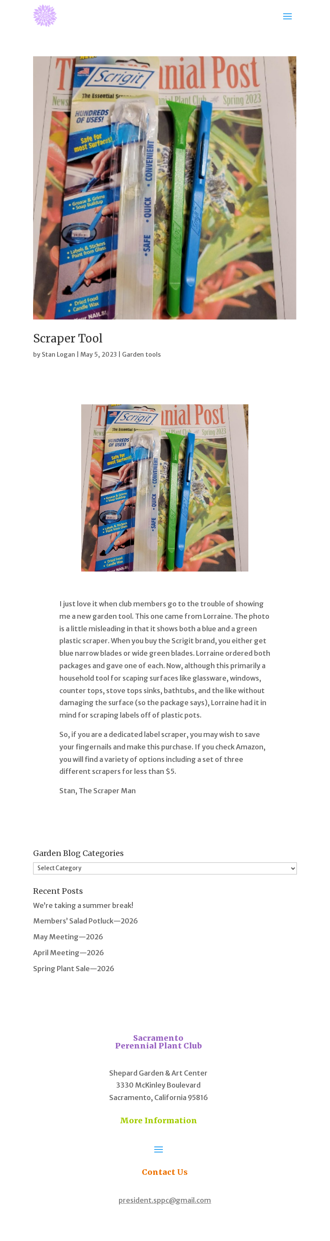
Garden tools (141, 354)
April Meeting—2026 (68, 952)
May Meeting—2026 (68, 936)
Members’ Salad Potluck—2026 (85, 921)
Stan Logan (58, 354)
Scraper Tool (68, 338)
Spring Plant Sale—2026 (73, 968)
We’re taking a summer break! (83, 905)
